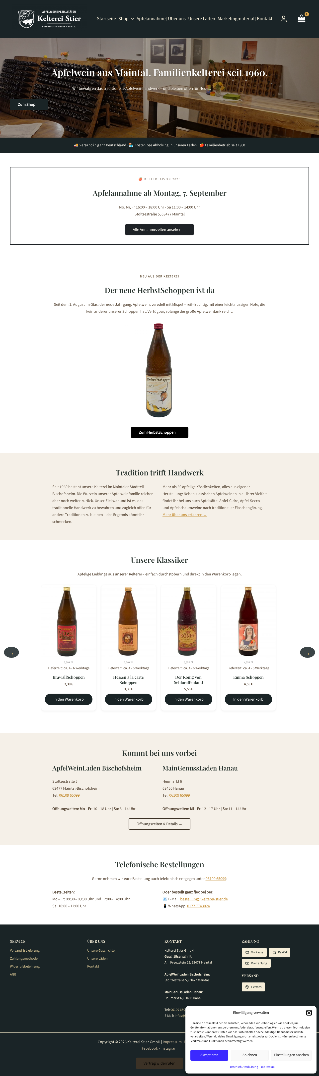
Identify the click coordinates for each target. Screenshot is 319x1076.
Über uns (177, 18)
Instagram (168, 1048)
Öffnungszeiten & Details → (159, 824)
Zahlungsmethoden (25, 958)
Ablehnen (249, 1055)
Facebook (150, 1048)
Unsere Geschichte (101, 950)
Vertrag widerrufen (159, 1063)
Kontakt (264, 18)
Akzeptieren (209, 1055)
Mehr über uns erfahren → (184, 514)
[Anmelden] (284, 19)
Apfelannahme (151, 18)
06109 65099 (69, 795)
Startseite (106, 18)
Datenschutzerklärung (244, 1067)
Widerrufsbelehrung (25, 966)
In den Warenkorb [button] (69, 699)
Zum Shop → (29, 104)
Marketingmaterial (236, 18)
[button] (309, 1012)
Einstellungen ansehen (291, 1055)
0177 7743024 (198, 906)
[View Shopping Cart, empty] (301, 19)
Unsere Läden (201, 18)
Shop (123, 18)
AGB (13, 974)
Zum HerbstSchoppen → (159, 432)
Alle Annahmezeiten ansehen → (159, 229)
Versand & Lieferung (25, 950)
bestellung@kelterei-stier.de (204, 899)
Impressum (267, 1067)
